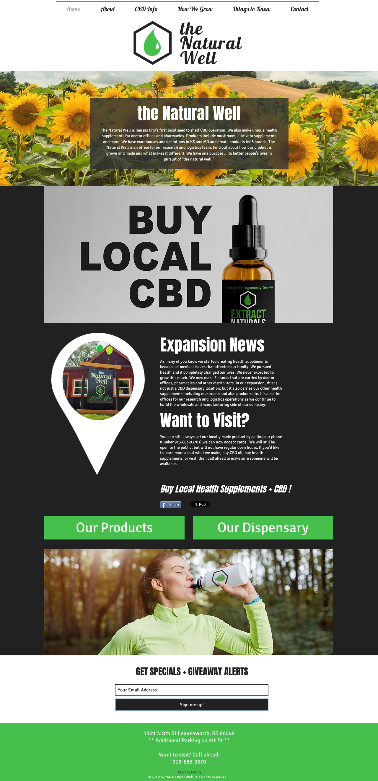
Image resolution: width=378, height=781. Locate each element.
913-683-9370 (186, 442)
